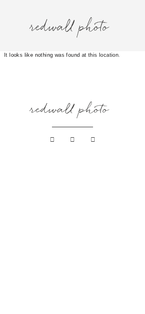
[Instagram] (52, 140)
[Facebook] (72, 140)
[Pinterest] (93, 140)
